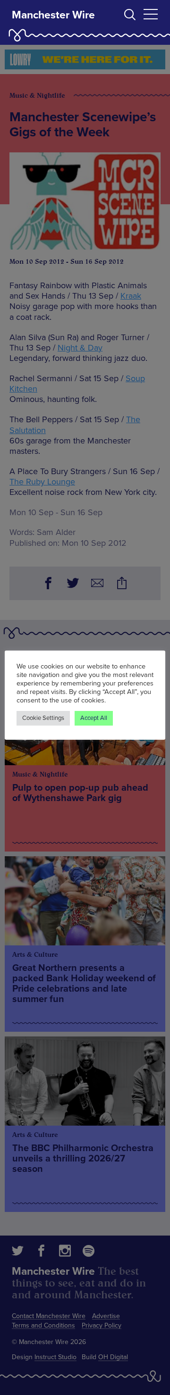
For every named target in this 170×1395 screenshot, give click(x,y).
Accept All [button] (93, 718)
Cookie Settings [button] (43, 718)
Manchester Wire (53, 15)
